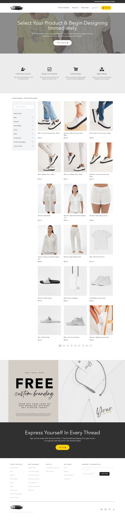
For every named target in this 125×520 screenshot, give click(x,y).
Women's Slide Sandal (44, 298)
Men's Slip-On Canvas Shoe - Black (100, 133)
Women (12, 475)
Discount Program (33, 475)
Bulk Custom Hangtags (71, 298)
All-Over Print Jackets (30, 98)
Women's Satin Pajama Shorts (99, 215)
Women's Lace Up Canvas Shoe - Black (100, 175)
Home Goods (14, 497)
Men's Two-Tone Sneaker (71, 337)
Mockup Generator (34, 479)
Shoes (12, 482)
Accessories (13, 490)
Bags (11, 486)
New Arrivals (14, 468)
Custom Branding (33, 471)
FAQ (65, 468)
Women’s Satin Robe (44, 215)
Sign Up (107, 7)
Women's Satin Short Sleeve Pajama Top (75, 216)
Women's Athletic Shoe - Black (73, 174)
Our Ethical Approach (52, 468)
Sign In (96, 7)
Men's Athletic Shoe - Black (46, 174)
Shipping (31, 490)
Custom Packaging (16, 494)
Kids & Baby (14, 479)
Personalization (32, 482)
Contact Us (67, 479)
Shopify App (32, 468)
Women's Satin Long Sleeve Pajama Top (48, 258)
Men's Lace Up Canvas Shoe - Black (49, 133)
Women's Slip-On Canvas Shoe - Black (74, 134)
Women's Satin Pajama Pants (72, 257)
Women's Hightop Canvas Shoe (99, 337)
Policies (66, 471)
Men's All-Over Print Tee (97, 257)
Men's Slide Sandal (43, 337)
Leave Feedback (69, 475)
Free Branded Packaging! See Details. (105, 1)
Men (11, 471)
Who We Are (50, 471)
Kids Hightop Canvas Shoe (98, 298)
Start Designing (61, 42)
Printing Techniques (34, 486)
